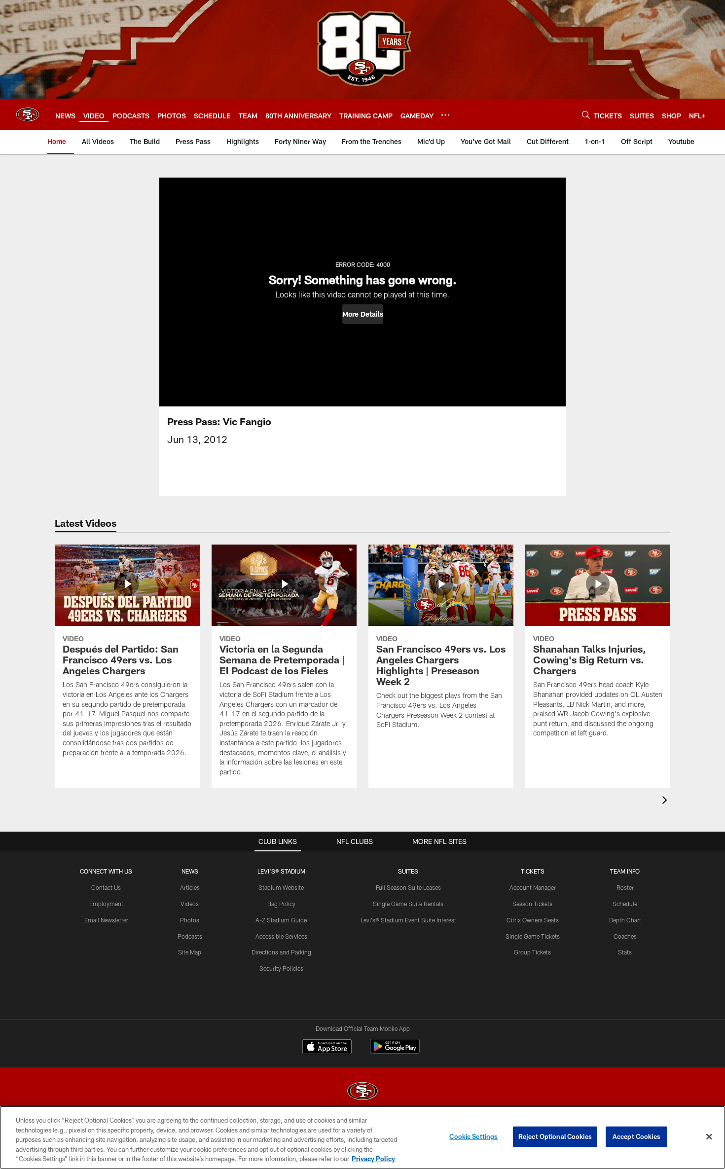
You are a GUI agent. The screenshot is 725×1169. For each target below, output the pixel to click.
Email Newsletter (106, 919)
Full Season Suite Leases (408, 887)
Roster (625, 887)
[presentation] (666, 801)
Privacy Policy (373, 1159)
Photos (189, 919)
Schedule (625, 903)
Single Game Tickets (533, 936)
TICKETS (532, 871)
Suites (408, 871)
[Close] (709, 1137)
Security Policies (281, 968)
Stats (625, 952)
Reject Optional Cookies (555, 1136)
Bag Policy (281, 903)
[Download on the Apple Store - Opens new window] (327, 1047)
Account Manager (532, 887)
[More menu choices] (445, 115)
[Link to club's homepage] (27, 114)
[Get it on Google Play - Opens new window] (395, 1051)
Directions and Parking (281, 952)
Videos (190, 903)
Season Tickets (532, 903)
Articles (190, 887)
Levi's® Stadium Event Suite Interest (408, 919)
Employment (106, 903)
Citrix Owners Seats (533, 919)
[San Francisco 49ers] (362, 1092)
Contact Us (106, 887)
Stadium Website (281, 887)
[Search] (586, 114)
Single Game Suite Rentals (408, 903)
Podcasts (190, 936)
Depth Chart (625, 919)
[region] (362, 1137)
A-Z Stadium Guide (281, 919)
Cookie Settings (473, 1136)
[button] (362, 314)
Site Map (189, 952)
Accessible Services (281, 936)
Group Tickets (532, 952)
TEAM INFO (625, 871)
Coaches (625, 936)
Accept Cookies (636, 1136)
